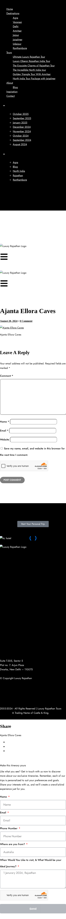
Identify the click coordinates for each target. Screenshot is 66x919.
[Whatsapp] (30, 553)
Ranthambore (20, 48)
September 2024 (22, 140)
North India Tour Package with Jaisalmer (34, 78)
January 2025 (20, 122)
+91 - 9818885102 (10, 642)
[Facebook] (4, 553)
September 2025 (22, 118)
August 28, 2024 (8, 321)
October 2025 (21, 114)
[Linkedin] (7, 199)
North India (19, 171)
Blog (15, 87)
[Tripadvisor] (7, 208)
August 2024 (20, 144)
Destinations (12, 13)
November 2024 (22, 131)
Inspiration (11, 91)
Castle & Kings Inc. (10, 700)
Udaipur (17, 44)
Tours (9, 52)
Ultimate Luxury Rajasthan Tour (29, 57)
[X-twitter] (4, 562)
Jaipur (16, 35)
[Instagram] (7, 204)
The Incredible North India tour (29, 70)
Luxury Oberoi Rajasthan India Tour (31, 61)
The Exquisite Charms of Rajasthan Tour (34, 65)
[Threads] (57, 553)
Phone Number (9, 828)
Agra (15, 18)
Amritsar (17, 31)
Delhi (15, 26)
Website (4, 439)
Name (4, 421)
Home (9, 9)
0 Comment (26, 321)
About (9, 83)
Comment (6, 376)
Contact (10, 96)
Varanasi (17, 22)
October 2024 (21, 136)
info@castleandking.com (13, 649)
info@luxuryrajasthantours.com (16, 654)
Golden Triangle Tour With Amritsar (32, 74)
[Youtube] (7, 195)
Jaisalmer (17, 39)
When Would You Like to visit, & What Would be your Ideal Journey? (30, 863)
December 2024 (22, 127)
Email (4, 430)
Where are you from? (13, 844)
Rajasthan (18, 175)
